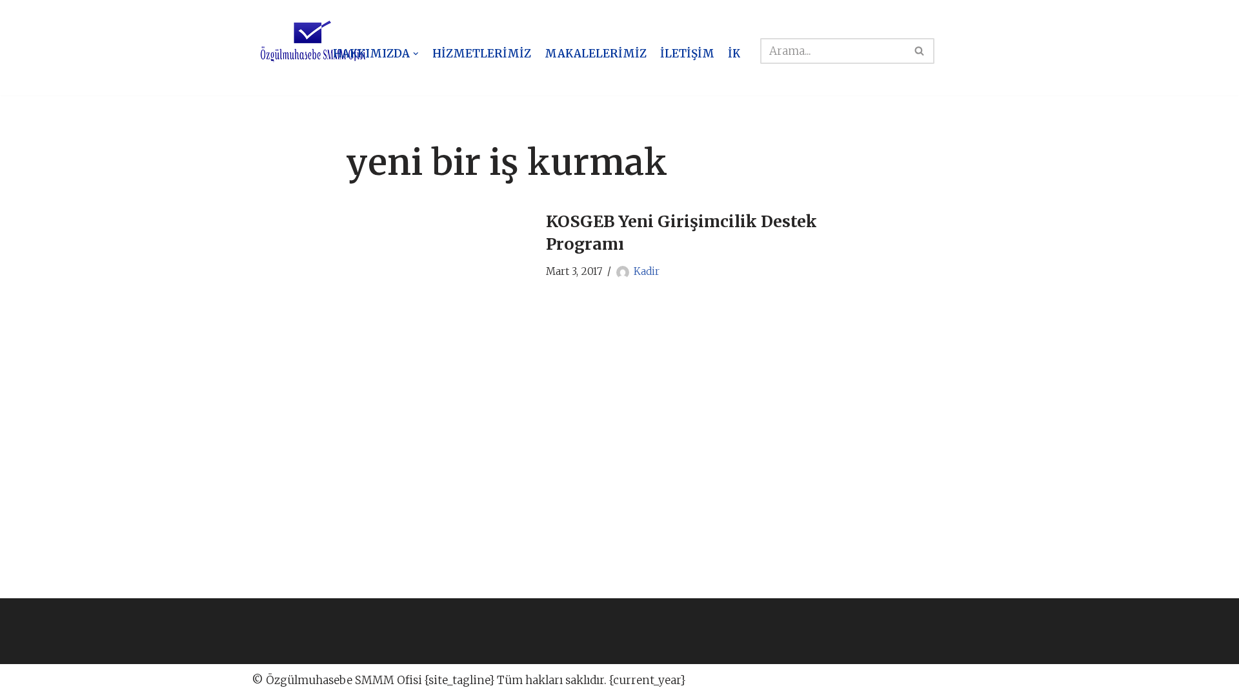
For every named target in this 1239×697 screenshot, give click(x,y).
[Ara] (919, 51)
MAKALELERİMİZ (596, 53)
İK (734, 53)
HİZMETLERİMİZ (481, 53)
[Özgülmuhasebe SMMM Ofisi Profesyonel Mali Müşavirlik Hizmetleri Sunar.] (313, 42)
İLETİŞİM (687, 53)
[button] (416, 54)
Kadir (647, 271)
